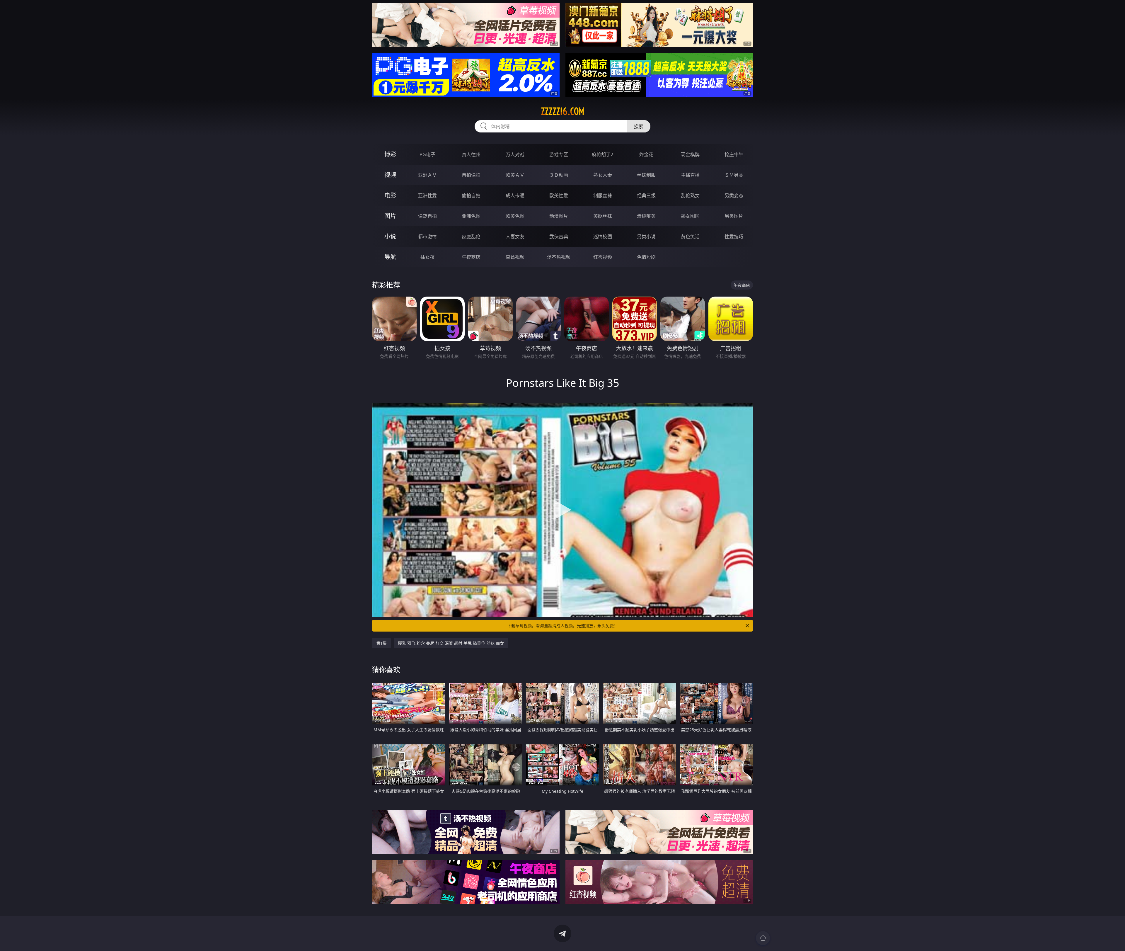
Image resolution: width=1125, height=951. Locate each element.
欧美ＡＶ (515, 175)
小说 (390, 236)
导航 (390, 257)
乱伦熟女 (690, 195)
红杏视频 (602, 257)
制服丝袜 (602, 195)
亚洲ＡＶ (427, 175)
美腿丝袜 (602, 216)
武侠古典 (558, 236)
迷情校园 (602, 236)
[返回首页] (763, 938)
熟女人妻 (602, 175)
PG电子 (427, 154)
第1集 (381, 643)
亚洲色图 (471, 216)
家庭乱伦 (471, 236)
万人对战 (515, 154)
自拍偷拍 (471, 175)
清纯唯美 (646, 216)
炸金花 (646, 154)
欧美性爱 (558, 195)
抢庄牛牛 (734, 154)
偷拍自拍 (471, 195)
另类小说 (646, 236)
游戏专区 (558, 154)
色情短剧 (646, 257)
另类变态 (734, 195)
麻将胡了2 (602, 154)
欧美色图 (515, 216)
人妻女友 (515, 236)
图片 (390, 216)
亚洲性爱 (427, 195)
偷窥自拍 (427, 216)
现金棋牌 (690, 154)
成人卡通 (515, 195)
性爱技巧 (734, 236)
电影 (390, 195)
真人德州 (471, 154)
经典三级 (646, 195)
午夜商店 (471, 257)
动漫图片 (558, 216)
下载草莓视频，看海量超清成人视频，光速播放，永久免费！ (562, 625)
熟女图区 (690, 216)
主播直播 (690, 175)
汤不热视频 (558, 257)
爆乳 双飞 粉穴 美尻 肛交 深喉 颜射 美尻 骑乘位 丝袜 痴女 (451, 643)
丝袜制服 (646, 175)
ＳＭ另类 (734, 175)
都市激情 (427, 236)
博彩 (390, 154)
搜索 (638, 126)
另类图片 (734, 216)
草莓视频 (515, 257)
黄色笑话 (690, 236)
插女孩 (427, 257)
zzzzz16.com (562, 111)
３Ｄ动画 (558, 175)
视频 (390, 175)
